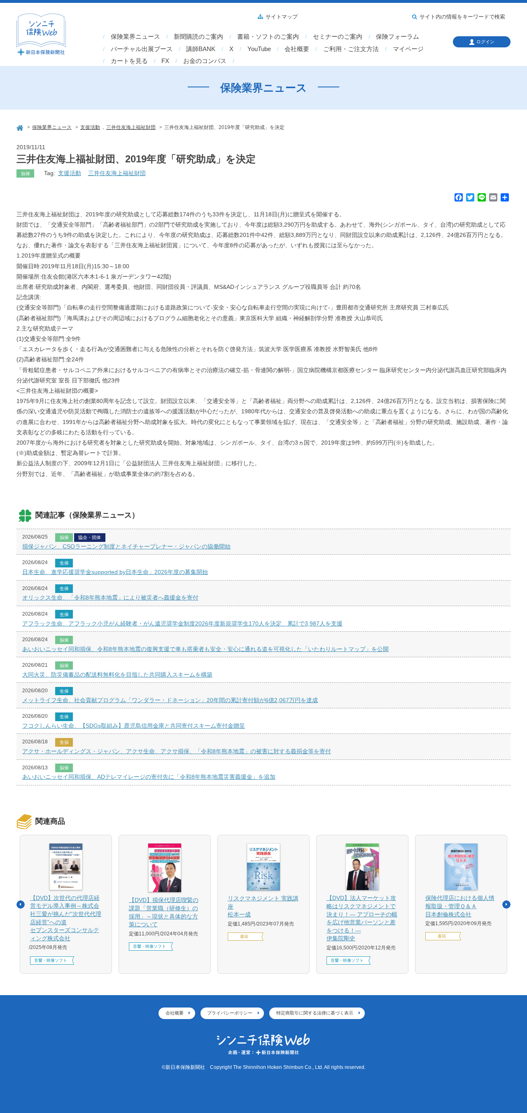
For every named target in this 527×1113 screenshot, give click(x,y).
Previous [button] (20, 904)
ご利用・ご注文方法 (351, 49)
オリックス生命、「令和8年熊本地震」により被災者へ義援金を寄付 (110, 597)
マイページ (408, 49)
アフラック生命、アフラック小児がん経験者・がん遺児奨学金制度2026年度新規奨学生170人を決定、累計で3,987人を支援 (182, 623)
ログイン (485, 41)
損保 (25, 173)
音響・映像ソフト (50, 960)
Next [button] (506, 904)
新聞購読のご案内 (198, 36)
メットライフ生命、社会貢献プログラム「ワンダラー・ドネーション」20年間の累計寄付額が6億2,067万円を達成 (170, 700)
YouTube (259, 49)
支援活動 (69, 173)
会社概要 (296, 49)
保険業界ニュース (135, 36)
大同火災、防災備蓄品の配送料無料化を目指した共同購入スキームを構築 (117, 674)
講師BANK (200, 49)
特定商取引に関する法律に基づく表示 (314, 1012)
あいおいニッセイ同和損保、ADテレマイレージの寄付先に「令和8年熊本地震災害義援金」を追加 (148, 776)
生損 (64, 742)
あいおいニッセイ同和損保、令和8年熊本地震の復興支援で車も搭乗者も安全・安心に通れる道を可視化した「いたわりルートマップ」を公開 (205, 649)
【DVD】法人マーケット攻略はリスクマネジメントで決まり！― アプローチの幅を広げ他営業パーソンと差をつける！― (361, 918)
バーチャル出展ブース (142, 49)
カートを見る (129, 61)
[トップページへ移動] (20, 126)
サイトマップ (282, 17)
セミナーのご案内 (337, 36)
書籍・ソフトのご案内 (268, 36)
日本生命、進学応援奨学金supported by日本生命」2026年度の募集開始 (115, 572)
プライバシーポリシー (229, 1012)
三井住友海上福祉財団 (117, 173)
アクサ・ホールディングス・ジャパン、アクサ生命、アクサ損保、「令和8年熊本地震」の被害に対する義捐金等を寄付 (176, 751)
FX (165, 61)
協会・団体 (89, 537)
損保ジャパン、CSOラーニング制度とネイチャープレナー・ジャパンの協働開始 (126, 546)
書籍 (244, 936)
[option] (66, 904)
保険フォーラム (397, 36)
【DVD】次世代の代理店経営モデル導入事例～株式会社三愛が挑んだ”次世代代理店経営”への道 (65, 918)
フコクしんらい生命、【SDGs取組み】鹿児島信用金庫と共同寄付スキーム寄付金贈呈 (133, 725)
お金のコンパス (204, 61)
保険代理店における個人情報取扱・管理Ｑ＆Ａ (459, 906)
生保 (64, 562)
